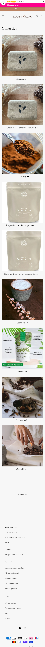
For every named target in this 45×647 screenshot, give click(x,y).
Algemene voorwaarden (14, 568)
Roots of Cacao (19, 646)
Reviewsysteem (11, 588)
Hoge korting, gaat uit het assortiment (21, 274)
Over (7, 613)
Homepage (21, 79)
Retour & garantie (12, 578)
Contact (8, 618)
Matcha (21, 371)
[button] (2, 16)
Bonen (21, 494)
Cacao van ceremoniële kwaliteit (21, 128)
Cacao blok (21, 469)
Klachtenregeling (11, 583)
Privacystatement (12, 573)
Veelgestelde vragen (13, 608)
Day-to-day (21, 176)
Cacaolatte (21, 323)
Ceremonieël (21, 420)
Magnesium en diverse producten (21, 225)
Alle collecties (10, 603)
